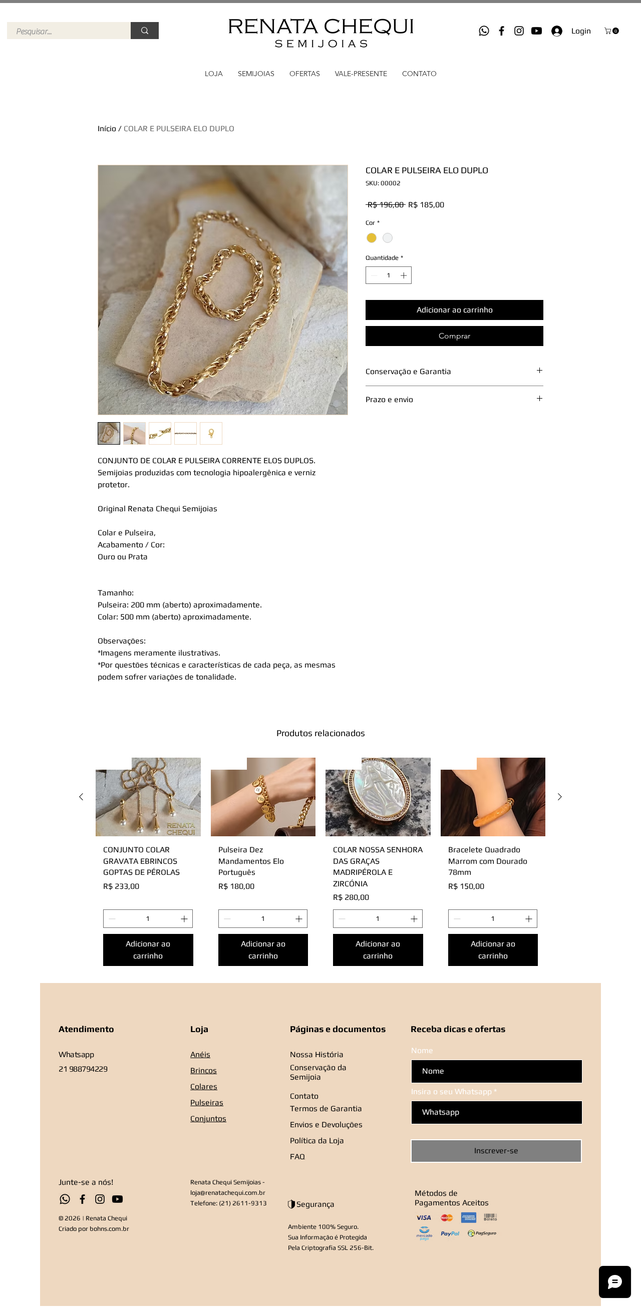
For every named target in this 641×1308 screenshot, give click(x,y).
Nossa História (317, 1054)
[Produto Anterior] (81, 797)
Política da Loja (317, 1140)
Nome (422, 1051)
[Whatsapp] (484, 31)
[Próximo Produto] (560, 797)
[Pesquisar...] (145, 30)
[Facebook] (501, 31)
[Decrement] (373, 275)
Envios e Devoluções (326, 1124)
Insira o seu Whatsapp (451, 1092)
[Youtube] (536, 31)
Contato (304, 1096)
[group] (320, 865)
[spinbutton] (389, 275)
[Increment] (405, 275)
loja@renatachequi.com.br (227, 1192)
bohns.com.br (109, 1228)
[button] (612, 31)
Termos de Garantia (326, 1108)
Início (107, 128)
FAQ (297, 1156)
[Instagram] (519, 31)
